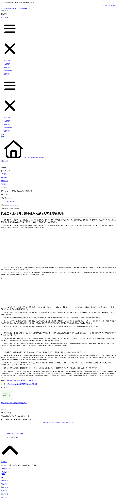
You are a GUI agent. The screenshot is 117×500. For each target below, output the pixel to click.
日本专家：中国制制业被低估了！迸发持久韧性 (22, 380)
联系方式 (113, 5)
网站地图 (4, 472)
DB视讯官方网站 (28, 158)
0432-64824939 (5, 17)
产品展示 (4, 484)
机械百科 (4, 177)
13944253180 (10, 198)
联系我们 (4, 184)
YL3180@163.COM (12, 437)
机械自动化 (39, 158)
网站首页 (105, 5)
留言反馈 (4, 497)
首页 (2, 477)
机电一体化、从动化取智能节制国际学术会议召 (22, 384)
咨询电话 (4, 491)
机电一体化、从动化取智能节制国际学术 (14, 403)
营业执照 (4, 462)
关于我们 (4, 174)
